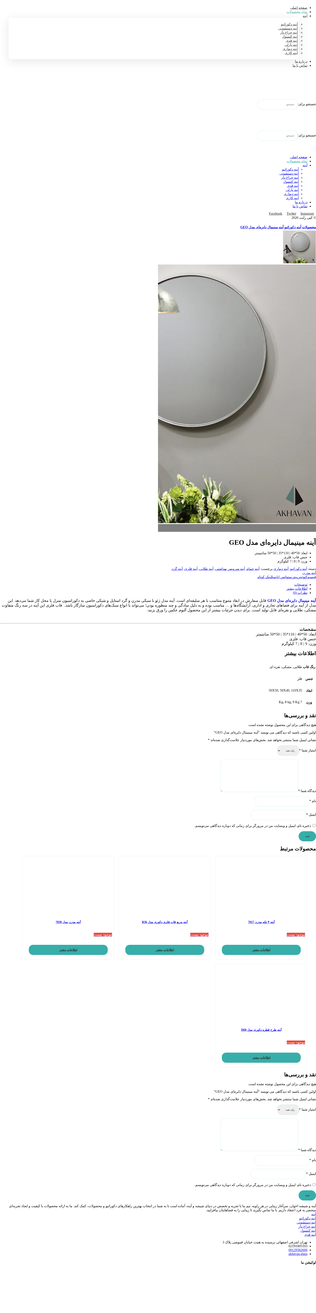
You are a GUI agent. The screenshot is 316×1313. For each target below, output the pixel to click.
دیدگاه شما (307, 791)
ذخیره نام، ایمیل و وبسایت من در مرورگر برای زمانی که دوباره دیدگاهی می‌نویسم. (253, 826)
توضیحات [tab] (300, 584)
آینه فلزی (191, 569)
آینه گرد (177, 569)
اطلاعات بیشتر (261, 949)
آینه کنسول (308, 1230)
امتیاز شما (307, 750)
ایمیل (311, 814)
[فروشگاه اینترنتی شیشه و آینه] (305, 86)
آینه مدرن (309, 573)
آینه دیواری (280, 569)
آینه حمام (253, 569)
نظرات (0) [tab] (300, 593)
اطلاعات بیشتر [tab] (296, 588)
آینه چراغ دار (307, 1226)
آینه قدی (310, 1234)
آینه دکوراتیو (298, 569)
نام (312, 801)
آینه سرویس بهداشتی (230, 569)
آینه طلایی (206, 569)
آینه (313, 1214)
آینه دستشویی (306, 1222)
